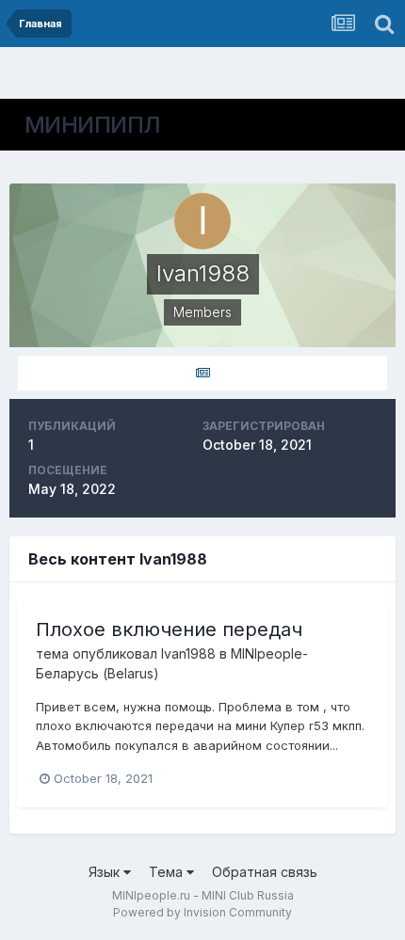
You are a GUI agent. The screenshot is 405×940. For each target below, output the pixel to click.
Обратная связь (264, 872)
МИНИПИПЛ (92, 124)
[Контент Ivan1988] (202, 373)
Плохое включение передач (169, 629)
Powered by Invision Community (202, 912)
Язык (106, 872)
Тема (167, 872)
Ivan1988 (188, 653)
